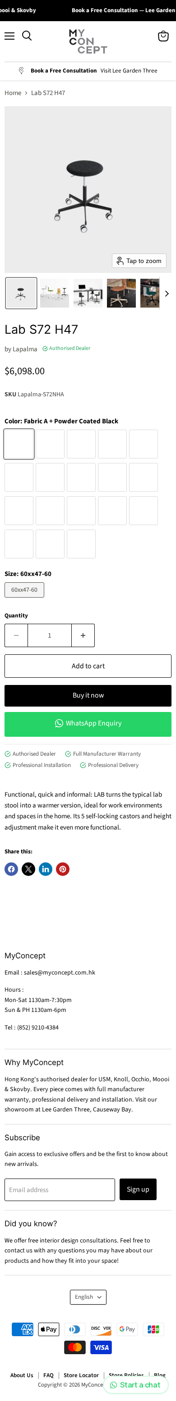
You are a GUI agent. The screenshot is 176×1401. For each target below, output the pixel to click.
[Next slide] (166, 293)
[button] (21, 293)
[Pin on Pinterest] (62, 869)
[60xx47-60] (25, 600)
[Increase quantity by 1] (83, 635)
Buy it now (88, 695)
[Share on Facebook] (11, 869)
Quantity (16, 615)
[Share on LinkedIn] (45, 869)
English (84, 1297)
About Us (21, 1375)
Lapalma (25, 349)
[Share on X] (28, 869)
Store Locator (81, 1375)
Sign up (138, 1189)
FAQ (48, 1375)
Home (13, 93)
